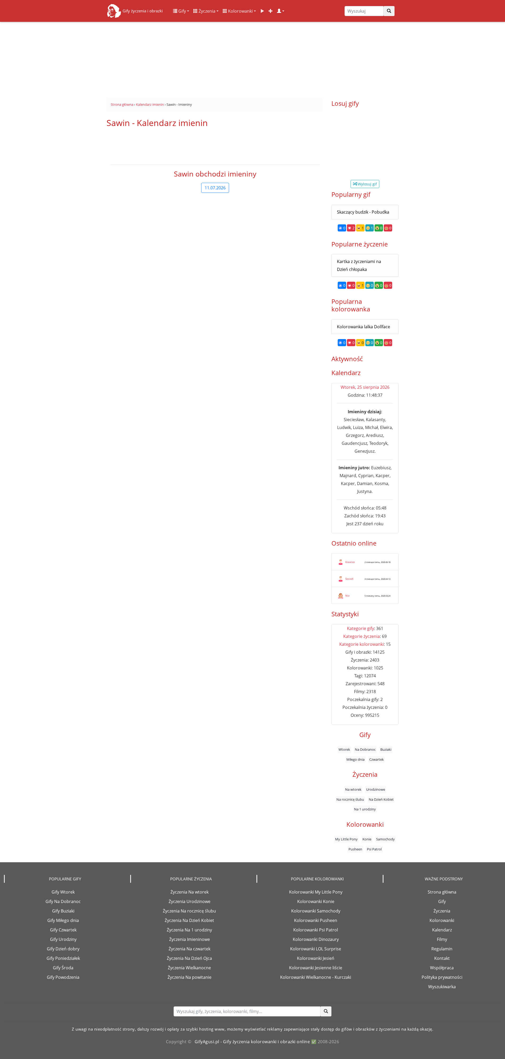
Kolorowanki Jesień (315, 958)
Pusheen (355, 849)
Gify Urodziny (63, 939)
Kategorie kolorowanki (361, 644)
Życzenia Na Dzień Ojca (189, 958)
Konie (366, 839)
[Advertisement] (252, 58)
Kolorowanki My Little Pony (315, 892)
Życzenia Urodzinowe (189, 901)
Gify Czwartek (63, 930)
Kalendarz (442, 930)
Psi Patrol (374, 849)
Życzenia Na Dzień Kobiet (189, 920)
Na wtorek (353, 789)
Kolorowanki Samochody (315, 911)
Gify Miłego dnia (63, 920)
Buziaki (385, 749)
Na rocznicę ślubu (350, 799)
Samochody (385, 839)
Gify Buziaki (63, 911)
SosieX (349, 579)
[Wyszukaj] (389, 11)
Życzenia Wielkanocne (189, 968)
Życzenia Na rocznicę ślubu (189, 911)
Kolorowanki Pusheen (315, 920)
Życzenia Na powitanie (189, 977)
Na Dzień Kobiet (381, 799)
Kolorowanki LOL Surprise (315, 949)
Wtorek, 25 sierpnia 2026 (365, 387)
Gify (181, 11)
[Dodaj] (270, 11)
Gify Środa (63, 968)
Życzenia (206, 11)
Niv (347, 595)
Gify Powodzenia (63, 977)
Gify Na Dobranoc (63, 901)
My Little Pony (346, 839)
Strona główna (442, 892)
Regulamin (441, 949)
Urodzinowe (375, 789)
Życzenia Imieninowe (189, 939)
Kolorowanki (240, 11)
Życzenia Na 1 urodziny (189, 930)
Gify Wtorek (63, 892)
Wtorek (344, 749)
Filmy (442, 939)
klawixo (350, 562)
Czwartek (376, 759)
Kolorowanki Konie (315, 901)
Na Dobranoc (365, 749)
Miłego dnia (355, 759)
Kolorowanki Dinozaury (316, 939)
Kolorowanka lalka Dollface (363, 327)
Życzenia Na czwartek (189, 949)
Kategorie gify (360, 628)
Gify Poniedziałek (63, 958)
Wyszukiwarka (442, 987)
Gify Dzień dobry (63, 949)
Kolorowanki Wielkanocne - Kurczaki (315, 977)
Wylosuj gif (367, 183)
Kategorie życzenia (361, 636)
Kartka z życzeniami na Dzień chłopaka (359, 265)
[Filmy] (262, 11)
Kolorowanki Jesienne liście (315, 968)
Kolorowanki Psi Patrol (315, 930)
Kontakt (442, 958)
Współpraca (442, 968)
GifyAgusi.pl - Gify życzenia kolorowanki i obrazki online (252, 1042)
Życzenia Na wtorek (189, 892)
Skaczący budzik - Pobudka (363, 212)
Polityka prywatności (442, 977)
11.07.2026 (215, 188)
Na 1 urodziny (365, 809)
